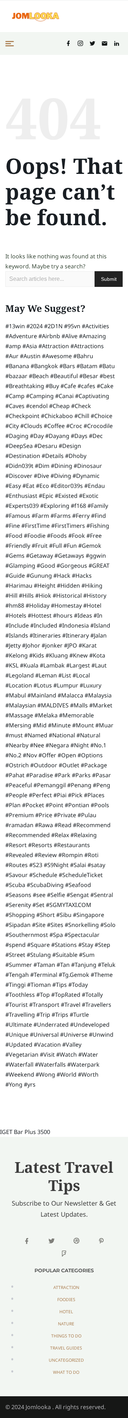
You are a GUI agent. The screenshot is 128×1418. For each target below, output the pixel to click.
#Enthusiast (21, 496)
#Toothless (20, 995)
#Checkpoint (22, 416)
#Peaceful (18, 785)
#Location (18, 685)
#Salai (78, 865)
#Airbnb (49, 336)
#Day (37, 436)
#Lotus (42, 685)
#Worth (88, 1074)
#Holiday (37, 605)
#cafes (86, 386)
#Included (43, 625)
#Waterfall (19, 1064)
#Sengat (77, 895)
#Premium (19, 815)
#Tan (63, 965)
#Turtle (79, 1015)
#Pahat (15, 775)
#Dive (41, 476)
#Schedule (43, 875)
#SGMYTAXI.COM (68, 905)
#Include (17, 625)
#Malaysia (98, 695)
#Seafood (78, 885)
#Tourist (16, 1005)
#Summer (18, 965)
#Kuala (29, 665)
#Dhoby (75, 456)
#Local (81, 675)
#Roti (91, 855)
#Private (65, 815)
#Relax (60, 835)
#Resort (16, 845)
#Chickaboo (57, 416)
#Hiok (43, 595)
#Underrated (51, 1024)
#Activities (95, 326)
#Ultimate (18, 1024)
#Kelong (16, 655)
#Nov (30, 755)
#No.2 (13, 755)
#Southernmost (26, 935)
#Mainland (41, 695)
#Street (15, 955)
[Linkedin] (116, 44)
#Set (38, 905)
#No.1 (98, 745)
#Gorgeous (72, 565)
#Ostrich (17, 765)
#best (107, 376)
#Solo (108, 925)
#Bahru (83, 356)
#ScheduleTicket (81, 875)
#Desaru (45, 446)
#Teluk (107, 965)
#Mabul (15, 695)
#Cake (105, 386)
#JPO (70, 645)
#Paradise (39, 775)
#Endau (94, 486)
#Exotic (88, 496)
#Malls (79, 705)
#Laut (99, 665)
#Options (90, 755)
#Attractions (87, 346)
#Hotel (92, 605)
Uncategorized (66, 1360)
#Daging (16, 436)
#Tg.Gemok (74, 975)
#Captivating (92, 396)
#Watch (66, 1054)
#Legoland (19, 675)
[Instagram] (80, 44)
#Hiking (91, 585)
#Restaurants (72, 845)
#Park (62, 775)
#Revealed (19, 855)
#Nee (37, 745)
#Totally (92, 995)
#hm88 (14, 605)
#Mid (40, 725)
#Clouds (31, 426)
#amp (13, 346)
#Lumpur (65, 685)
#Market (100, 705)
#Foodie (35, 536)
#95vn (72, 326)
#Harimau (18, 585)
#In (98, 615)
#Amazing (92, 336)
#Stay (85, 945)
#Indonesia (74, 625)
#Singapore (88, 915)
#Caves (15, 406)
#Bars (67, 366)
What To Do (66, 1372)
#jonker (52, 645)
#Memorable (76, 715)
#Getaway (39, 556)
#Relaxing (83, 835)
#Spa (56, 935)
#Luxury (90, 685)
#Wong (45, 1074)
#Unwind (101, 1034)
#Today (78, 985)
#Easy (13, 486)
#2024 (34, 326)
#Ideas (83, 615)
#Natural (88, 735)
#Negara (57, 745)
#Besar (88, 376)
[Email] (104, 44)
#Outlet (69, 765)
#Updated (18, 1044)
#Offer (47, 755)
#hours (63, 615)
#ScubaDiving (45, 885)
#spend (15, 945)
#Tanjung (83, 965)
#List (64, 675)
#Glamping (20, 565)
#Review (45, 855)
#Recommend (92, 825)
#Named (35, 735)
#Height (44, 585)
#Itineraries (45, 635)
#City (12, 426)
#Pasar (101, 775)
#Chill (81, 416)
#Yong (13, 1084)
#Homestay (66, 605)
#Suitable (65, 955)
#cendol (37, 406)
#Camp (15, 396)
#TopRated (65, 995)
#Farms (60, 516)
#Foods (57, 536)
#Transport (44, 1005)
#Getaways (69, 556)
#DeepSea (19, 446)
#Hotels (15, 615)
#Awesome (57, 356)
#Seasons (18, 895)
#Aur (11, 356)
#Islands (16, 635)
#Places (94, 795)
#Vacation (47, 1044)
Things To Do (66, 1336)
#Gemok (89, 546)
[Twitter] (92, 44)
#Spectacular (82, 935)
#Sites (55, 925)
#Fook (76, 536)
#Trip (43, 1015)
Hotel (66, 1312)
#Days (79, 436)
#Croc (74, 426)
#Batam (86, 366)
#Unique (16, 1034)
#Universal (44, 1034)
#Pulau (87, 815)
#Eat (28, 486)
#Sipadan (18, 925)
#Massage (19, 715)
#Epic (46, 496)
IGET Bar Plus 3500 (25, 1132)
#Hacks (82, 575)
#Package (94, 765)
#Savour (16, 875)
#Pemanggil (49, 785)
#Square (38, 945)
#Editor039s (66, 486)
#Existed (66, 496)
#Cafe (68, 386)
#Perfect (40, 795)
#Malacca (70, 695)
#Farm (40, 516)
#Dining (61, 466)
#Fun (70, 546)
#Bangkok (44, 366)
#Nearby (16, 745)
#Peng (101, 785)
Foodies (66, 1299)
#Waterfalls (50, 1064)
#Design (70, 446)
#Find (98, 516)
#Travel (70, 1005)
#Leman (46, 675)
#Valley (71, 1044)
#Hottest (40, 615)
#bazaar (16, 376)
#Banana (17, 366)
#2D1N (53, 326)
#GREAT (99, 565)
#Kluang (57, 655)
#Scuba (15, 885)
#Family (97, 506)
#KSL (11, 665)
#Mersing (18, 725)
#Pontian (77, 805)
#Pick (75, 795)
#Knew (78, 655)
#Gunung (39, 575)
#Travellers (96, 1005)
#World (66, 1074)
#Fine (12, 526)
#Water (88, 1054)
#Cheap (59, 406)
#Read (62, 825)
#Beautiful (64, 376)
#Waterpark (83, 1064)
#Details (53, 456)
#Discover (18, 476)
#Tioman (39, 985)
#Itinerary (75, 635)
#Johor (31, 645)
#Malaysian (20, 705)
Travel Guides (66, 1348)
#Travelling (20, 1015)
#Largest (78, 665)
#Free (94, 536)
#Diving (60, 476)
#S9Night (56, 865)
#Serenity (18, 905)
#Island (100, 625)
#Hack (61, 575)
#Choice (101, 416)
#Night (79, 745)
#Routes (16, 865)
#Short (45, 915)
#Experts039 (22, 506)
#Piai (59, 795)
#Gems (15, 556)
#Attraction (53, 346)
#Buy (52, 386)
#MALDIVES (53, 705)
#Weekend (19, 1074)
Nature (66, 1324)
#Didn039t (19, 466)
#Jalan (98, 635)
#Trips (60, 1015)
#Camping (40, 396)
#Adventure (21, 336)
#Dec (96, 436)
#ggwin (96, 556)
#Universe (73, 1034)
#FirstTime (35, 526)
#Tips (59, 985)
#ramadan (19, 825)
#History (94, 595)
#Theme (102, 975)
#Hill (11, 595)
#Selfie (56, 895)
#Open (67, 755)
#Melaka (46, 715)
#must (14, 735)
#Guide (15, 575)
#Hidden (68, 585)
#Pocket (33, 805)
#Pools (100, 805)
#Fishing (97, 526)
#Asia (29, 346)
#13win (15, 326)
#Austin (30, 356)
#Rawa (44, 825)
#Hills (26, 595)
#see (39, 895)
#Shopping (20, 915)
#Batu (107, 366)
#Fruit (40, 546)
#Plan (13, 805)
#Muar (104, 725)
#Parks (81, 775)
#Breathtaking (24, 386)
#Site (39, 925)
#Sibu (63, 915)
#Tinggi (15, 985)
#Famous (17, 516)
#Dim (42, 466)
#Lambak (52, 665)
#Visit (47, 1054)
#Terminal (43, 975)
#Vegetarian (21, 1054)
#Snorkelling (82, 925)
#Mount (83, 725)
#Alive (70, 336)
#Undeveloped (90, 1024)
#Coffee (54, 426)
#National (62, 735)
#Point (54, 805)
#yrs (30, 1084)
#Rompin (70, 855)
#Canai (64, 396)
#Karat (88, 645)
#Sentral (101, 895)
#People (16, 795)
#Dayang (57, 436)
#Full (55, 546)
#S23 (35, 865)
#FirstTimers (68, 526)
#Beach (39, 376)
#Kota (97, 655)
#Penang (79, 785)
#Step (102, 945)
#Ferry (81, 516)
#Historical (67, 595)
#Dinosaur (88, 466)
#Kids (36, 655)
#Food (13, 536)
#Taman (44, 965)
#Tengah (17, 975)
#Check (81, 406)
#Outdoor (43, 765)
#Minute (59, 725)
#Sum (87, 955)
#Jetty (13, 645)
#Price (43, 815)
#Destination (22, 456)
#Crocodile (98, 426)
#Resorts (40, 845)
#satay (96, 865)
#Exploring (54, 506)
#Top (43, 995)
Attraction (66, 1287)
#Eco (42, 486)
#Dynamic (86, 476)
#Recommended (27, 835)
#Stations (64, 945)
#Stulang (39, 955)
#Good (46, 565)
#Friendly (17, 546)
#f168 (78, 506)
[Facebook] (68, 44)
